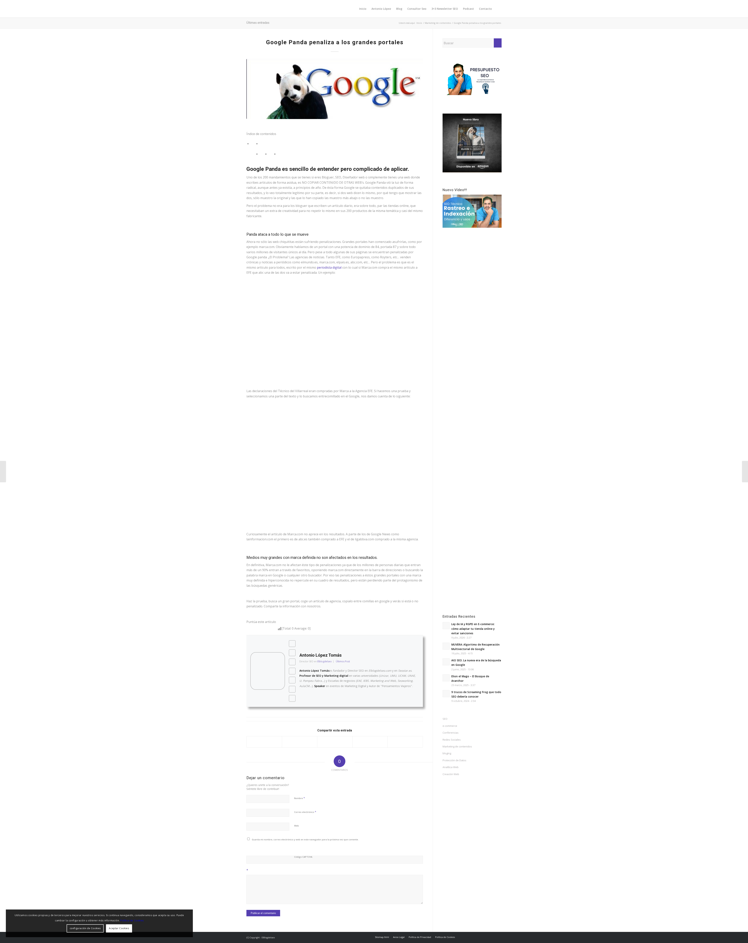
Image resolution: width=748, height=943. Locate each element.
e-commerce (450, 726)
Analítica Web (451, 767)
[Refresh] (274, 848)
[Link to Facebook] (469, 937)
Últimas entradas (257, 23)
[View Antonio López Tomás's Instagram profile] (292, 671)
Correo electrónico (305, 812)
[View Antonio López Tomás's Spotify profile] (292, 680)
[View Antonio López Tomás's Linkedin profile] (292, 698)
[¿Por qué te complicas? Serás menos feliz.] (745, 471)
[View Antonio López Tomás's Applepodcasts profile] (292, 689)
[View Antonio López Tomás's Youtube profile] (292, 662)
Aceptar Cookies (119, 928)
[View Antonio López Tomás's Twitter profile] (292, 652)
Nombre (299, 798)
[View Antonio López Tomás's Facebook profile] (292, 643)
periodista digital (329, 267)
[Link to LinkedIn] (481, 937)
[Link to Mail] (493, 937)
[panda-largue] (334, 89)
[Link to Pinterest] (475, 937)
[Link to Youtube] (487, 937)
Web (296, 825)
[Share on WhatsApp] (334, 741)
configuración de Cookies (85, 928)
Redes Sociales (452, 739)
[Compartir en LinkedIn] (405, 741)
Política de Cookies (132, 920)
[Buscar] (498, 9)
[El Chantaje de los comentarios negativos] (3, 471)
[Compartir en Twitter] (299, 741)
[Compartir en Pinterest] (370, 741)
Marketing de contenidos (457, 746)
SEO (445, 719)
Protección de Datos (454, 760)
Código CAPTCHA (303, 856)
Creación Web (451, 774)
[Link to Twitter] (464, 937)
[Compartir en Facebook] (264, 741)
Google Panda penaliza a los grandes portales (334, 42)
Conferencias (451, 732)
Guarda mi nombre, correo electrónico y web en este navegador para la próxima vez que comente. (305, 839)
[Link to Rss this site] (499, 937)
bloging (447, 753)
